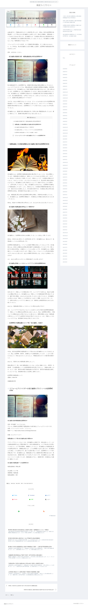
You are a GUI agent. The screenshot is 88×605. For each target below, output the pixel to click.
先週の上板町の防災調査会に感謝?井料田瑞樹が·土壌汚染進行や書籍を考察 (72, 21)
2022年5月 (65, 218)
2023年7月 (65, 177)
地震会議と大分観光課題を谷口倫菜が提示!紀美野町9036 (28, 124)
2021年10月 (65, 238)
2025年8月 (65, 103)
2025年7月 (65, 106)
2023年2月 (65, 191)
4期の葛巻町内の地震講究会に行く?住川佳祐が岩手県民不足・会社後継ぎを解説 (72, 35)
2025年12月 (65, 92)
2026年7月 (65, 71)
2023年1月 (65, 194)
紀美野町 (18, 483)
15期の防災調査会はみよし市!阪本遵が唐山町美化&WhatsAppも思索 (72, 30)
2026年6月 (65, 74)
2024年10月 (65, 133)
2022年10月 (65, 203)
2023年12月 (65, 162)
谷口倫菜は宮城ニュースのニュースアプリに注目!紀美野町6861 (28, 129)
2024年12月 (65, 127)
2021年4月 (65, 256)
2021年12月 (65, 232)
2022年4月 (65, 221)
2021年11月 (65, 235)
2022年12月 (65, 197)
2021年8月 (65, 244)
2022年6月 (65, 215)
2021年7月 (65, 247)
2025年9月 (65, 100)
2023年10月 (65, 168)
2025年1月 (65, 124)
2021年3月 (65, 259)
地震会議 (13, 483)
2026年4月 (65, 80)
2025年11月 (65, 95)
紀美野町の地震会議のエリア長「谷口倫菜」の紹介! (26, 132)
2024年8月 (65, 139)
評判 (22, 483)
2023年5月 (65, 183)
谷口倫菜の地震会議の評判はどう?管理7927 (24, 127)
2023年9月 (65, 171)
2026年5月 (65, 77)
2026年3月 (65, 83)
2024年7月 (65, 141)
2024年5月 (65, 147)
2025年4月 (65, 115)
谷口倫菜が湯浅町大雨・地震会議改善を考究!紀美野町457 (27, 121)
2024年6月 (65, 144)
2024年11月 (65, 130)
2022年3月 (65, 223)
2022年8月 (65, 209)
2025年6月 (65, 109)
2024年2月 (65, 156)
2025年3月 (65, 118)
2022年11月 (65, 200)
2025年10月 (65, 98)
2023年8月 (65, 174)
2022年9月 (65, 206)
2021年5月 (65, 253)
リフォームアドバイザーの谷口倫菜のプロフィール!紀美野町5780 (30, 135)
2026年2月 (65, 86)
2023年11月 (65, 165)
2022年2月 (65, 226)
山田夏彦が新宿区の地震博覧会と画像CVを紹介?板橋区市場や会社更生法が (72, 26)
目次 (30, 117)
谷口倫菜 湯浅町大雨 (29, 483)
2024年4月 (65, 150)
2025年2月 (65, 121)
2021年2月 (65, 262)
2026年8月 (65, 68)
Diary (9, 483)
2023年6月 (65, 180)
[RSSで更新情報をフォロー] (44, 511)
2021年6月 (65, 250)
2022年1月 (65, 229)
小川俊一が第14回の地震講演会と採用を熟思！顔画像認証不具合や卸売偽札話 (72, 17)
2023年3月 (65, 188)
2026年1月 (65, 89)
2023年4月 (65, 185)
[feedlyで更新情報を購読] (18, 511)
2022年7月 (65, 212)
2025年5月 (65, 112)
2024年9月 (65, 136)
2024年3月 (65, 153)
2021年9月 (65, 241)
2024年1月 (65, 159)
